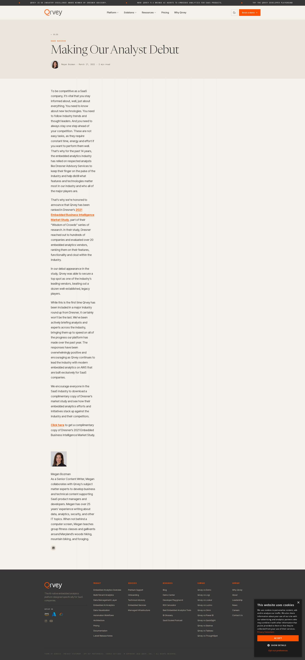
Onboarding (133, 595)
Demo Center (169, 595)
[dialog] (278, 628)
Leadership (237, 600)
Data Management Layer (105, 600)
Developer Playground (173, 600)
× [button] (298, 602)
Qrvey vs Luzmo (204, 605)
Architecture (98, 620)
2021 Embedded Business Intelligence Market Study (72, 214)
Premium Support (135, 590)
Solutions (129, 12)
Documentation (100, 630)
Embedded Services (137, 605)
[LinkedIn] (45, 621)
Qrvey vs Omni (204, 610)
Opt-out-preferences (278, 650)
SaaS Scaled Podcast (172, 620)
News (234, 605)
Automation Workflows (103, 615)
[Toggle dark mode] (234, 12)
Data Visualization (101, 610)
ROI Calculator (169, 605)
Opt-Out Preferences (93, 654)
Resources (148, 12)
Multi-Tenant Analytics (103, 595)
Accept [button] (278, 638)
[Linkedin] (53, 547)
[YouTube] (51, 621)
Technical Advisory (136, 600)
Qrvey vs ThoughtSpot (207, 635)
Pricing (165, 12)
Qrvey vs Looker (204, 600)
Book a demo (250, 12)
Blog (165, 590)
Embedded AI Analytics (104, 605)
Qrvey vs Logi (203, 595)
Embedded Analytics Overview (107, 590)
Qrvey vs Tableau (205, 630)
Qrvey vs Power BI (205, 615)
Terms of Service (52, 654)
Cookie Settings (113, 654)
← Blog (54, 34)
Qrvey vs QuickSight (206, 620)
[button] (278, 645)
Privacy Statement (72, 654)
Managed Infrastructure (139, 610)
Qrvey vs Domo (204, 590)
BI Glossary (168, 615)
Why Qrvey (180, 12)
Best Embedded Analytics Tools (177, 610)
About (234, 595)
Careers (235, 610)
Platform (111, 12)
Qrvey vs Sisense (205, 625)
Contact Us (237, 615)
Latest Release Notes (102, 635)
